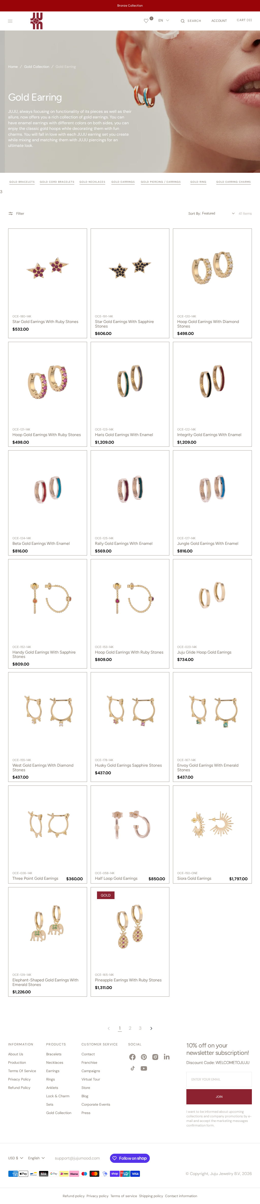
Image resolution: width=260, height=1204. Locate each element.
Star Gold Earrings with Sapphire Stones (124, 323)
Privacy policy (97, 1196)
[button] (191, 21)
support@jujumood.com (77, 1158)
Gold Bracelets (22, 181)
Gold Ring (198, 181)
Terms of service (123, 1196)
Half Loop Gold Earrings (116, 878)
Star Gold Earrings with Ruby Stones (45, 321)
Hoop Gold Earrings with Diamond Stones (208, 323)
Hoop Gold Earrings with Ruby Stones (46, 435)
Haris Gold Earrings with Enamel (124, 435)
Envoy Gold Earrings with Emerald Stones (207, 767)
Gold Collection (36, 66)
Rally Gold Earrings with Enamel (124, 543)
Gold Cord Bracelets (57, 181)
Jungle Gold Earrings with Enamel (207, 543)
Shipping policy (151, 1196)
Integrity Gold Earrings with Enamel (209, 435)
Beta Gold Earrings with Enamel (41, 543)
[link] (47, 268)
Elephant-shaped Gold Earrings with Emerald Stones (45, 982)
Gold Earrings (123, 181)
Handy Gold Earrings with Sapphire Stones (44, 654)
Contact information (181, 1196)
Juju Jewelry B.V (225, 1173)
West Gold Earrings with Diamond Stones (42, 767)
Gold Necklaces (92, 181)
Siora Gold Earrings (194, 878)
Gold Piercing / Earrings (161, 181)
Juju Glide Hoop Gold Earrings (204, 652)
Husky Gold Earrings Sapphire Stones (128, 765)
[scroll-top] (248, 1192)
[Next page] (151, 1028)
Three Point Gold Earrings (35, 878)
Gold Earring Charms (233, 181)
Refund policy (74, 1196)
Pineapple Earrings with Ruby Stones (128, 980)
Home (13, 66)
